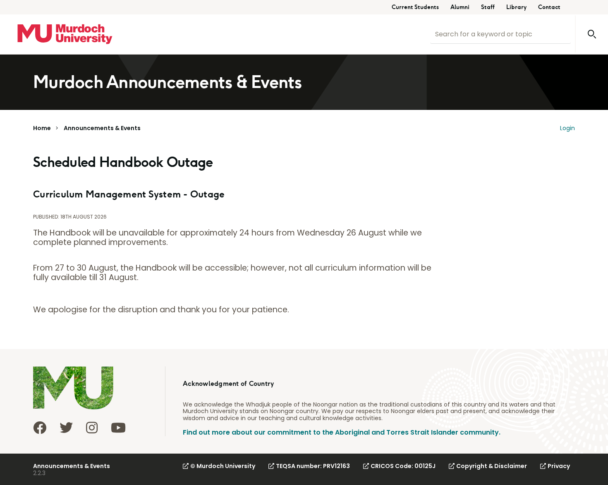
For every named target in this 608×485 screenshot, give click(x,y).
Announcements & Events (102, 128)
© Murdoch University (222, 466)
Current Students (415, 7)
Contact (549, 7)
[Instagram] (92, 427)
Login (567, 128)
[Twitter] (66, 427)
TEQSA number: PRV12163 (313, 466)
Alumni (459, 7)
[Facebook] (39, 427)
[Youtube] (118, 427)
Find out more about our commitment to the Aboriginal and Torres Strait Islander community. (341, 432)
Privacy (559, 466)
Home (42, 128)
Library (516, 7)
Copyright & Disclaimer (491, 466)
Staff (488, 7)
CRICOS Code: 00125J (403, 466)
